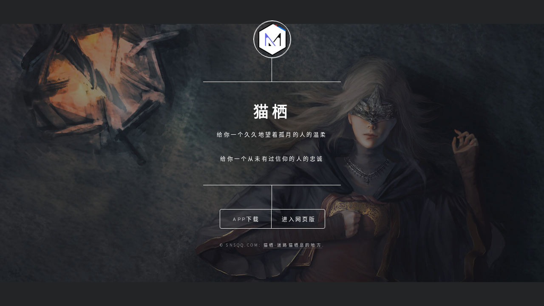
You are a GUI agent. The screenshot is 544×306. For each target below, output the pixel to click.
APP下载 (246, 218)
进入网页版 (299, 218)
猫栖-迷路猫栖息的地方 (293, 245)
